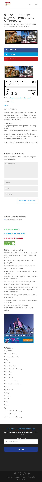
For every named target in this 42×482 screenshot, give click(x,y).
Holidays (7, 393)
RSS (12, 102)
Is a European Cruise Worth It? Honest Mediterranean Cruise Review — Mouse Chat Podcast (18, 307)
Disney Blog (8, 363)
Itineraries (7, 396)
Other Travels (8, 399)
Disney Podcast (31, 24)
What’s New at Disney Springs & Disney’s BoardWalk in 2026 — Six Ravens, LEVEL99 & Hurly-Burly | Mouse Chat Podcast (20, 289)
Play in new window (16, 98)
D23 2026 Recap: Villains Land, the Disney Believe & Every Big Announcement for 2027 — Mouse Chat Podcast (20, 255)
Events (6, 387)
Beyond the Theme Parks (12, 357)
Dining (6, 360)
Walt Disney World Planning (13, 26)
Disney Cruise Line (10, 366)
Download (27, 98)
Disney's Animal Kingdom (12, 381)
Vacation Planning (9, 414)
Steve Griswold (10, 24)
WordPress (21, 479)
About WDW (8, 351)
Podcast (6, 402)
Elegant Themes (20, 477)
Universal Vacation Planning (13, 411)
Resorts (6, 405)
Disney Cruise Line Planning (13, 369)
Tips (5, 408)
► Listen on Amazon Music (14, 234)
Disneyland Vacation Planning (13, 384)
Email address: (21, 438)
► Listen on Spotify (12, 229)
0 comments (27, 26)
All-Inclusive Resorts (10, 354)
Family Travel (8, 390)
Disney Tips (8, 375)
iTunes (6, 105)
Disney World (8, 378)
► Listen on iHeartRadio (13, 238)
